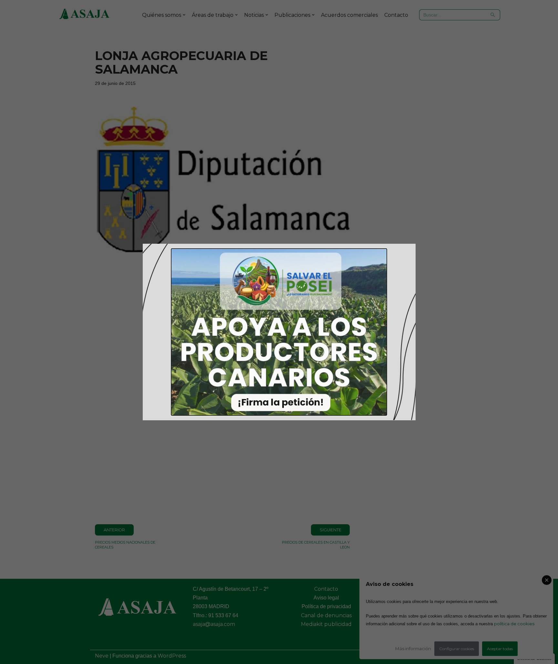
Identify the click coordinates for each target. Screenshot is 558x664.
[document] (279, 332)
